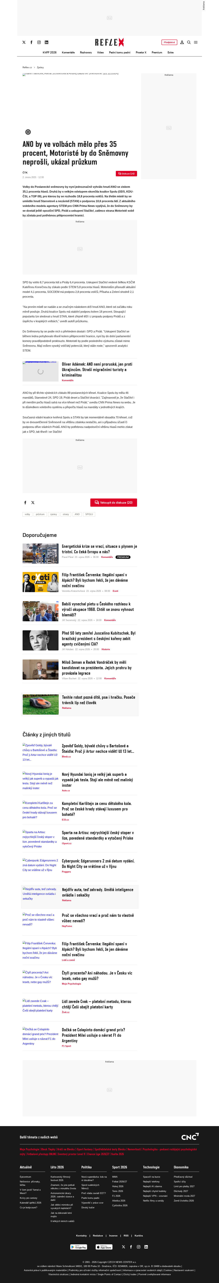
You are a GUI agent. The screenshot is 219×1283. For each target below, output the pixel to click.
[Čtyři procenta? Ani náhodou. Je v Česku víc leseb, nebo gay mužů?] (41, 980)
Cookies (168, 1270)
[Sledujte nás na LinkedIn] (46, 42)
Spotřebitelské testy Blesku (110, 1149)
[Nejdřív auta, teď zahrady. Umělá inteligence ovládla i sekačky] (41, 897)
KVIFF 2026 (49, 52)
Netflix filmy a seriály (153, 1200)
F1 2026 (116, 1196)
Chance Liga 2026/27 (98, 1154)
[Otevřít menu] (195, 42)
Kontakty (81, 1235)
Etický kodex (130, 1274)
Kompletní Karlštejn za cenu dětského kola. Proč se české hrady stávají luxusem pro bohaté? (97, 809)
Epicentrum (25, 1177)
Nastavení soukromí (184, 1270)
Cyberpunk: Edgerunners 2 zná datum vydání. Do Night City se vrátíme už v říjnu (98, 863)
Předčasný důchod (183, 1177)
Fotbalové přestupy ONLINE (41, 1154)
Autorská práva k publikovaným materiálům (45, 1270)
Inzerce (113, 1235)
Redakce (98, 1235)
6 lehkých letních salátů (62, 1221)
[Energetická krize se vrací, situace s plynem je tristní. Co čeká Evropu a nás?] (41, 554)
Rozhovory (86, 52)
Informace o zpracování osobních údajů (142, 1270)
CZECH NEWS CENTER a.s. (122, 1262)
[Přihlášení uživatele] (182, 42)
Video (100, 52)
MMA (115, 1177)
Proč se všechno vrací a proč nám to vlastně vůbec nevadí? (98, 918)
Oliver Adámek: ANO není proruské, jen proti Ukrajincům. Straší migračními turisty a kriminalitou (97, 370)
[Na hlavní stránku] (109, 42)
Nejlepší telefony (151, 1181)
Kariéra (139, 1235)
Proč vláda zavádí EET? (93, 1193)
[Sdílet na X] (33, 502)
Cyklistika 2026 (119, 1205)
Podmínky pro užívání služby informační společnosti (95, 1270)
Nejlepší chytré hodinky (154, 1191)
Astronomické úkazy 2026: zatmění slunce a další (62, 1196)
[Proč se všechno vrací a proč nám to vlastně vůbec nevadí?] (41, 923)
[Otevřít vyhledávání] (188, 42)
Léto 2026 (57, 1167)
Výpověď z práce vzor (92, 1202)
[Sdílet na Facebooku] (25, 502)
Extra (170, 52)
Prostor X (141, 52)
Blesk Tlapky (48, 1149)
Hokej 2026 (117, 1186)
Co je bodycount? (28, 1207)
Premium (157, 52)
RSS (126, 1235)
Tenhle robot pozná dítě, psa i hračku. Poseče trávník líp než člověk (98, 700)
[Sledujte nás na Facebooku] (31, 42)
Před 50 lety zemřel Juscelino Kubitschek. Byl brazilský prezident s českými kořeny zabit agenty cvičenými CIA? (99, 638)
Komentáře (68, 52)
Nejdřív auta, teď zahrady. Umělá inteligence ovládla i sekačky (97, 892)
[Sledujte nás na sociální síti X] (24, 42)
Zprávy (40, 67)
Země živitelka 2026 (184, 1200)
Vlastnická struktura (58, 1274)
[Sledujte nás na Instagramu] (39, 42)
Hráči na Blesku (66, 1149)
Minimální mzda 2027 (184, 1196)
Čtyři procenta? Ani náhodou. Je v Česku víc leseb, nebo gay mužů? (97, 975)
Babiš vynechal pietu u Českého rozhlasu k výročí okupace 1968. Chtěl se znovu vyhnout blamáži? (98, 609)
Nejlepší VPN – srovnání (155, 1196)
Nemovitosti (134, 1149)
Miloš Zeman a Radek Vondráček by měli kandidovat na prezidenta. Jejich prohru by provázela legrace (97, 668)
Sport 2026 (119, 1167)
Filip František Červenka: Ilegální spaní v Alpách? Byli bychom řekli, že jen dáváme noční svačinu (95, 580)
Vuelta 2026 (117, 1154)
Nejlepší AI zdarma (152, 1186)
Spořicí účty (180, 1181)
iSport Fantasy (85, 1149)
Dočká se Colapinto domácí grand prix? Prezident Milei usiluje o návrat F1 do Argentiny (93, 1035)
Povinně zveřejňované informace (154, 1274)
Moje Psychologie (29, 1149)
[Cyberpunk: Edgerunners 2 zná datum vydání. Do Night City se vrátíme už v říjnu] (41, 868)
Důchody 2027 (181, 1191)
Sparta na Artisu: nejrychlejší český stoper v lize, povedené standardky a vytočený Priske (98, 835)
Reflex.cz (27, 67)
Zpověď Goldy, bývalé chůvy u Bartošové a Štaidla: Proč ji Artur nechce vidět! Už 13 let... (98, 748)
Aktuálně (26, 1167)
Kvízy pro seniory (28, 1198)
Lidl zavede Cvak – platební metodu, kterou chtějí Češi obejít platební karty (96, 1004)
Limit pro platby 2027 (184, 1186)
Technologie (151, 1167)
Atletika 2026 (118, 1200)
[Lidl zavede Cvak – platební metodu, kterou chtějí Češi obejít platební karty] (41, 1009)
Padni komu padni (119, 52)
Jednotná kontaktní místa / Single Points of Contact (96, 1274)
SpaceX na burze (151, 1177)
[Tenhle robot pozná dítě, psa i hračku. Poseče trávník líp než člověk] (41, 704)
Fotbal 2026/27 (119, 1181)
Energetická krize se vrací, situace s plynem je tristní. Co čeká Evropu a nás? (99, 549)
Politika (86, 1167)
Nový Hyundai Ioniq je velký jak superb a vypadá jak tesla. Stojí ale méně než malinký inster (97, 780)
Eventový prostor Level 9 (71, 1154)
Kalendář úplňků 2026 (30, 1202)
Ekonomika (181, 1167)
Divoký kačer (87, 1207)
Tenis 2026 (117, 1191)
